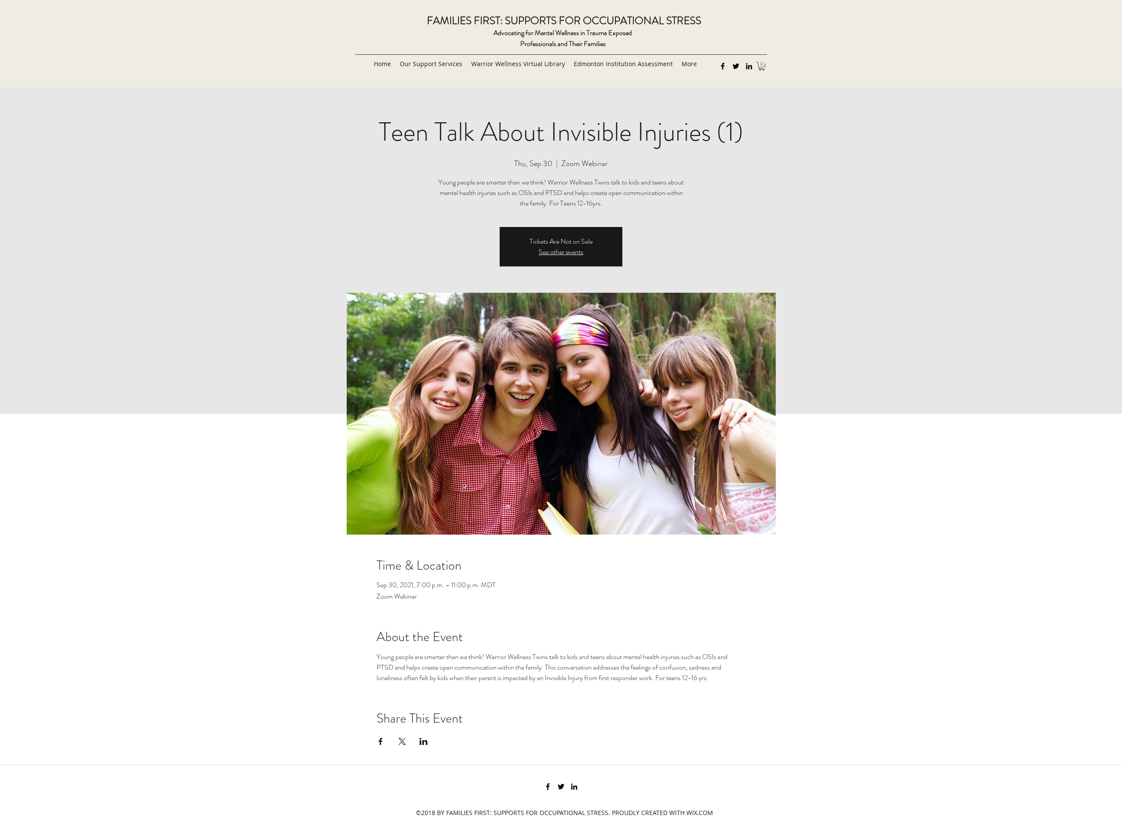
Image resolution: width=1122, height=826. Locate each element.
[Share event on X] (402, 741)
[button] (761, 66)
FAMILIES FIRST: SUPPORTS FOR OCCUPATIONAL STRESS (564, 20)
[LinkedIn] (749, 66)
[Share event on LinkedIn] (423, 741)
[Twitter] (735, 66)
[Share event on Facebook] (380, 741)
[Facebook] (722, 66)
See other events (561, 252)
